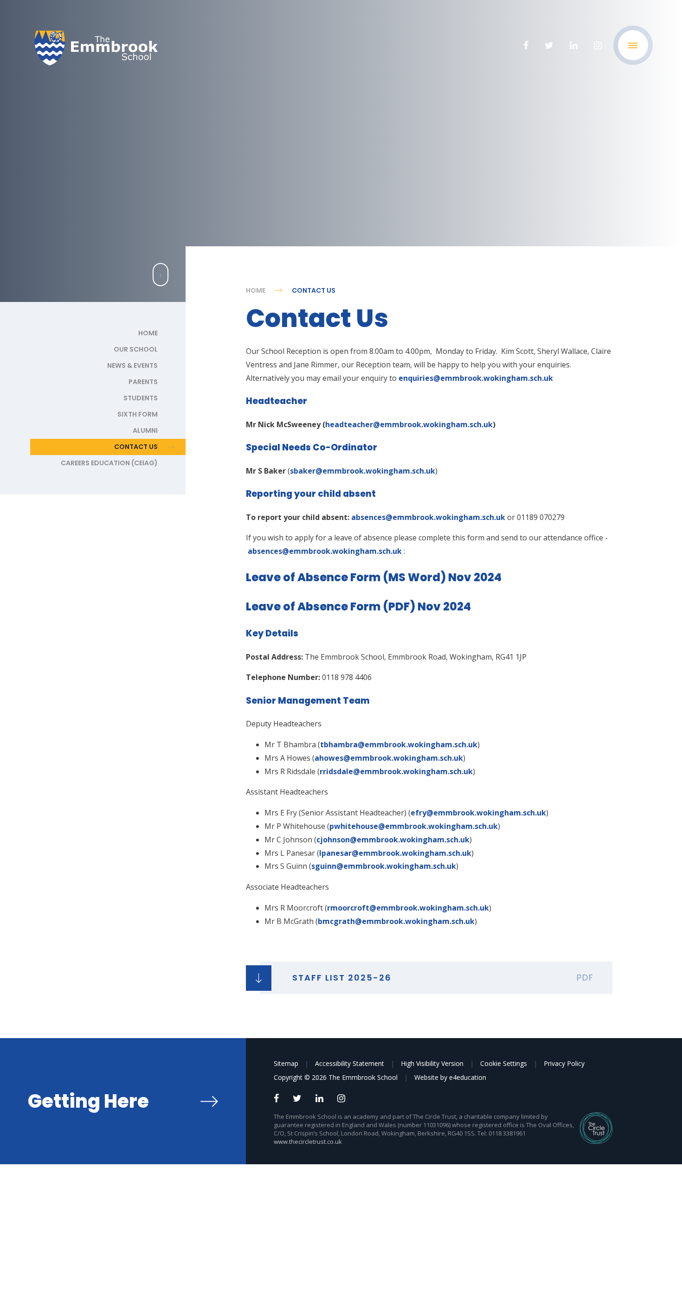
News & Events (132, 365)
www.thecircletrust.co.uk (308, 1141)
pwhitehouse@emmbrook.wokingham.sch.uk (413, 826)
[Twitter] (549, 45)
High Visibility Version (432, 1063)
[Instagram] (598, 45)
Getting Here (88, 1101)
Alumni (145, 430)
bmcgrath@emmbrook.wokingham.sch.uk (396, 921)
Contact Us (313, 290)
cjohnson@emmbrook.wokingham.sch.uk (393, 839)
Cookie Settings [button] (503, 1063)
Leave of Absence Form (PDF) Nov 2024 (358, 606)
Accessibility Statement (349, 1063)
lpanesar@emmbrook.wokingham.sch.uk (395, 853)
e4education (467, 1077)
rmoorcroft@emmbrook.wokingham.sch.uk (408, 908)
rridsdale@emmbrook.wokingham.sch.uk (396, 771)
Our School (136, 349)
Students (140, 398)
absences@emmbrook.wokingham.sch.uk (428, 517)
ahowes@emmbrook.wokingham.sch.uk (389, 758)
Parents (143, 381)
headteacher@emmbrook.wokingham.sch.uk (409, 424)
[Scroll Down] (160, 275)
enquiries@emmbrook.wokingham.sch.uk (476, 378)
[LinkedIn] (574, 45)
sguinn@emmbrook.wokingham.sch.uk (383, 866)
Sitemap (286, 1063)
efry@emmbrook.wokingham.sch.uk (478, 813)
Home (255, 290)
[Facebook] (525, 45)
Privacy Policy (564, 1063)
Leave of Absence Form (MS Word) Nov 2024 (374, 577)
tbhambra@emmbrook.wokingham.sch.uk (398, 744)
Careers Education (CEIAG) (109, 463)
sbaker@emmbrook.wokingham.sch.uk (362, 471)
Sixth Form (137, 414)
